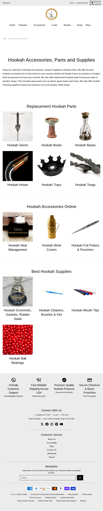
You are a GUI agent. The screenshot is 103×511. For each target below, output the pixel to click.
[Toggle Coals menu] (59, 25)
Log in (72, 3)
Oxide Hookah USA (45, 501)
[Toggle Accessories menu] (47, 25)
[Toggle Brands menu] (72, 25)
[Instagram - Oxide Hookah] (51, 424)
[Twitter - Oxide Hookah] (42, 424)
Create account (82, 3)
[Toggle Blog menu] (92, 25)
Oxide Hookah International (66, 501)
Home (4, 38)
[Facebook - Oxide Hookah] (47, 424)
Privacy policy (87, 494)
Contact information (67, 498)
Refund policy (73, 494)
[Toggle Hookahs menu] (29, 25)
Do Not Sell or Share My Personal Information (47, 494)
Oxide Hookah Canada (25, 501)
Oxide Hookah (22, 494)
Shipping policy (50, 498)
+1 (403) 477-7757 (43, 415)
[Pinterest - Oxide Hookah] (56, 424)
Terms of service (35, 498)
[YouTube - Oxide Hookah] (61, 424)
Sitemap (83, 501)
